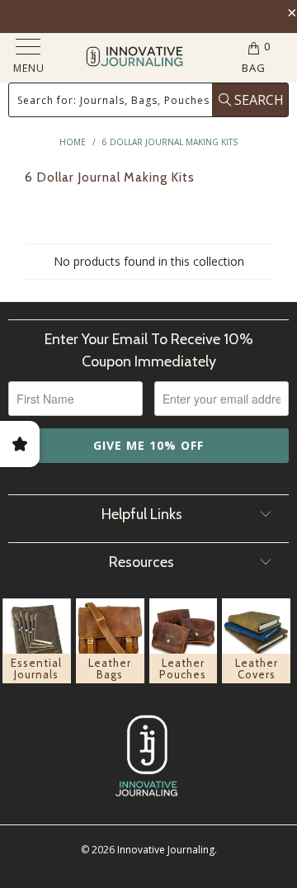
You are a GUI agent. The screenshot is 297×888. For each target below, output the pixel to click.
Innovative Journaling (165, 850)
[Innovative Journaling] (134, 58)
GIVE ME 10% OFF (148, 445)
